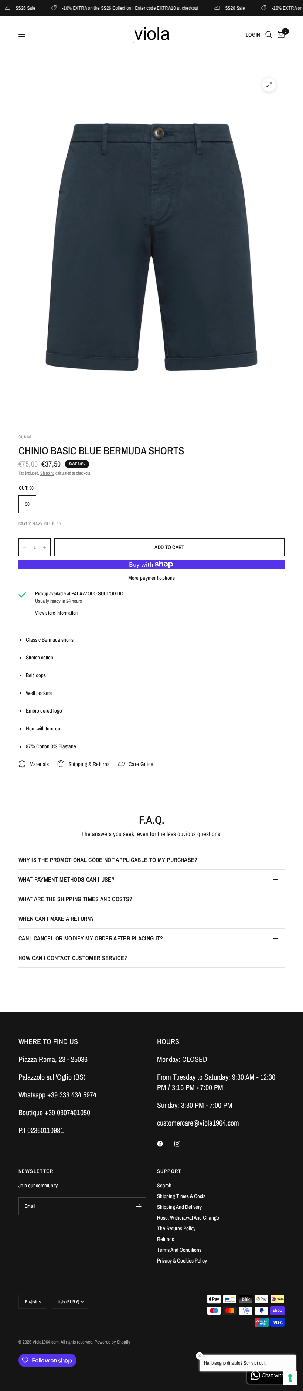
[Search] (269, 35)
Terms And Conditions (179, 1250)
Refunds (165, 1239)
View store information (56, 613)
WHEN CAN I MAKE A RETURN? (56, 918)
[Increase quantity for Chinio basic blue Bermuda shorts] (44, 547)
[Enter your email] (138, 1206)
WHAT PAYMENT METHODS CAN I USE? (66, 879)
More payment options (151, 578)
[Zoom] (269, 85)
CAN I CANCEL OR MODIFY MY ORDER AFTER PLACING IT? (90, 938)
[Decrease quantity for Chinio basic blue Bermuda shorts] (24, 547)
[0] (280, 35)
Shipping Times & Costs (181, 1196)
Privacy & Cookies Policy (182, 1260)
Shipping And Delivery (179, 1207)
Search (164, 1185)
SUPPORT (169, 1171)
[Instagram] (182, 1144)
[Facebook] (165, 1144)
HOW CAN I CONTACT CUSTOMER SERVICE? (72, 958)
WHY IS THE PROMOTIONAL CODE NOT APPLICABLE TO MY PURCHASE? (108, 860)
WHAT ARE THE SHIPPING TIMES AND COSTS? (75, 899)
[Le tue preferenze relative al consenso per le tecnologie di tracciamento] (290, 1378)
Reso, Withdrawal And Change (188, 1217)
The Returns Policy (176, 1228)
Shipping (47, 473)
